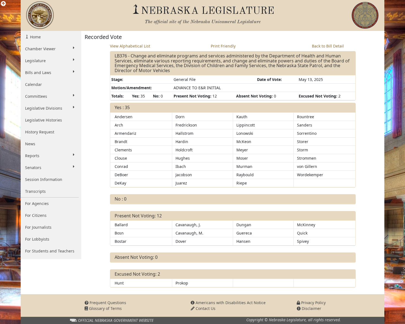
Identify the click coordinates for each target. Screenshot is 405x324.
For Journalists (38, 227)
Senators (33, 167)
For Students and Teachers (49, 251)
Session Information (43, 179)
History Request (39, 132)
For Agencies (37, 203)
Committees (36, 96)
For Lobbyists (37, 239)
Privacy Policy (313, 302)
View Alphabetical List (130, 46)
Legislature (35, 60)
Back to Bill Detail (328, 46)
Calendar (33, 84)
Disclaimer (311, 308)
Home (35, 36)
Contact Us (205, 308)
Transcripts (35, 191)
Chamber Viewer (40, 48)
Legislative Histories (43, 120)
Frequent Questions (107, 302)
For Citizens (36, 215)
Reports (32, 155)
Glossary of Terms (105, 308)
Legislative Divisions (43, 108)
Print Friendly (223, 46)
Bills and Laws (38, 72)
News (30, 143)
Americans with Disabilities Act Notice (230, 302)
